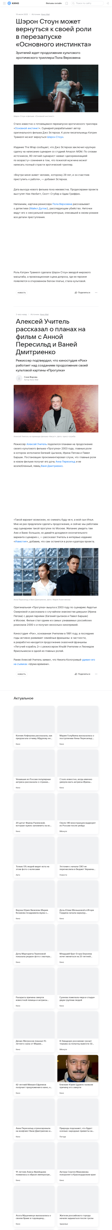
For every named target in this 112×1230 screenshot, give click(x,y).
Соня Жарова (30, 377)
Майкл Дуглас (38, 208)
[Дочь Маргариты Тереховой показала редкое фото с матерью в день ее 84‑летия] (34, 944)
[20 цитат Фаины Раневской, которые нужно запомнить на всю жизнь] (34, 813)
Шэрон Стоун (55, 137)
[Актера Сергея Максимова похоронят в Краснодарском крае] (77, 1162)
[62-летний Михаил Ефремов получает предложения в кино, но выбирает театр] (34, 1075)
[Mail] (9, 3)
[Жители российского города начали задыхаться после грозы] (77, 1206)
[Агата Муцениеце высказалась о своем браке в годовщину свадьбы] (34, 1206)
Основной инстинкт (27, 128)
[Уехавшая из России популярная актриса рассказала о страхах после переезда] (34, 770)
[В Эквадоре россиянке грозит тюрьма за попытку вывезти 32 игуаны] (77, 1031)
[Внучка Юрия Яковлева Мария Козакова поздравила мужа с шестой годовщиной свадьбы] (34, 900)
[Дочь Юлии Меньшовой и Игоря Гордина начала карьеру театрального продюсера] (77, 900)
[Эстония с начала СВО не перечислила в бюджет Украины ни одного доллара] (77, 857)
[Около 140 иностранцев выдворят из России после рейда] (77, 813)
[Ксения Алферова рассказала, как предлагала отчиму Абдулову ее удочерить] (34, 726)
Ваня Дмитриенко (52, 465)
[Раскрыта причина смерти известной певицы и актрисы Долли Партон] (34, 988)
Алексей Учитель (36, 444)
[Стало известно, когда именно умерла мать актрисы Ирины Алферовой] (77, 770)
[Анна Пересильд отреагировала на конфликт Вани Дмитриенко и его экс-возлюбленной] (34, 1119)
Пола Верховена (62, 204)
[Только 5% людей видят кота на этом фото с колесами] (34, 857)
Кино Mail (45, 14)
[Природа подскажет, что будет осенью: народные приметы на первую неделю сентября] (77, 1119)
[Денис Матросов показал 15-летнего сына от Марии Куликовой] (34, 1031)
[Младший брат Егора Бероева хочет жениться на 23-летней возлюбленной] (77, 944)
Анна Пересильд (65, 461)
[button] (56, 89)
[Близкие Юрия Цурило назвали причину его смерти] (77, 1075)
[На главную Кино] (15, 3)
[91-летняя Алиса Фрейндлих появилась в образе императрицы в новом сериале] (34, 1162)
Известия (20, 541)
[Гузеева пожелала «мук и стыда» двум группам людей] (77, 988)
